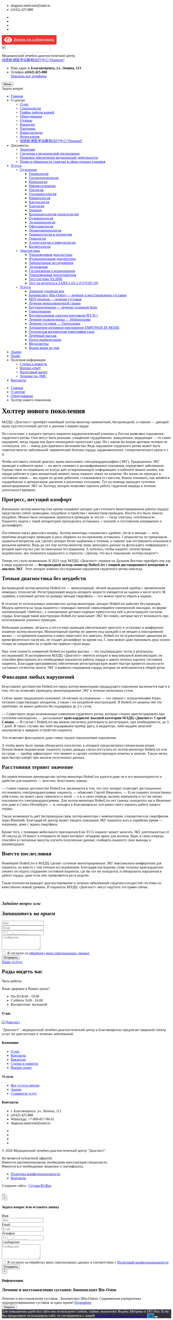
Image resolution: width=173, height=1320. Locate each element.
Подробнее (82, 1302)
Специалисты (30, 108)
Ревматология (39, 198)
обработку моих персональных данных (59, 953)
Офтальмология (41, 226)
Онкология (37, 238)
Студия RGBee (40, 1186)
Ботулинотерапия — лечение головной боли (63, 307)
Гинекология (38, 174)
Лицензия (27, 149)
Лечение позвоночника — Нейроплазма (60, 319)
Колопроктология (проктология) (54, 214)
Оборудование (31, 116)
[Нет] (156, 1317)
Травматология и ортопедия (50, 234)
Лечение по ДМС (33, 376)
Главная (17, 96)
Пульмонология (41, 218)
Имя (5, 1216)
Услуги (16, 166)
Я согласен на (48, 953)
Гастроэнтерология (43, 178)
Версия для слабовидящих (33, 39)
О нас (24, 104)
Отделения (28, 170)
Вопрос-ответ (30, 368)
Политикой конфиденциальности (142, 1262)
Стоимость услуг (24, 1093)
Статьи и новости (33, 364)
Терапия (35, 210)
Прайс (15, 356)
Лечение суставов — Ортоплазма (54, 323)
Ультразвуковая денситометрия (52, 275)
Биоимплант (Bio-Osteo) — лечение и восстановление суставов (77, 295)
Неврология (38, 182)
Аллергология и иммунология (52, 242)
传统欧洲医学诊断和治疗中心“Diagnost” (33, 60)
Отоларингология (42, 194)
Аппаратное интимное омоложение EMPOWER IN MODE (74, 327)
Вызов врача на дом (44, 348)
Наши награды (31, 132)
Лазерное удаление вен (46, 291)
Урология (36, 190)
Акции (16, 352)
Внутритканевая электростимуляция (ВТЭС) (63, 315)
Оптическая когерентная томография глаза (61, 331)
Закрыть (9, 1307)
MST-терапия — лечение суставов (55, 299)
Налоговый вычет (34, 372)
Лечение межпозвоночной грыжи (55, 303)
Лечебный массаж (43, 336)
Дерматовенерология (45, 230)
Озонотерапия (40, 311)
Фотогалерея (29, 137)
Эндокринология (42, 222)
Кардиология (39, 202)
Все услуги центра (25, 1085)
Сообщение (11, 1242)
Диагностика (30, 251)
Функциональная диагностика (52, 259)
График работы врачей (37, 112)
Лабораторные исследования (51, 263)
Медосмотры (39, 344)
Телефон (8, 1233)
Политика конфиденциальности (35, 1174)
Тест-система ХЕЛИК (45, 279)
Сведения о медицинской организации (50, 153)
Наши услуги (12, 962)
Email (6, 1224)
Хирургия (36, 206)
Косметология (39, 246)
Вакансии (27, 124)
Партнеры (27, 128)
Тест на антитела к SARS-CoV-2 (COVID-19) (63, 283)
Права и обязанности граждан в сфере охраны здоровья (62, 161)
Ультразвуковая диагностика (50, 255)
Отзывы (26, 120)
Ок (151, 1316)
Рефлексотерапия (42, 186)
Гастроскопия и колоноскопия (52, 271)
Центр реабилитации (45, 340)
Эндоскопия (38, 267)
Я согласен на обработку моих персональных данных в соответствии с (87, 1262)
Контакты (18, 380)
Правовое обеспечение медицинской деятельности (59, 157)
